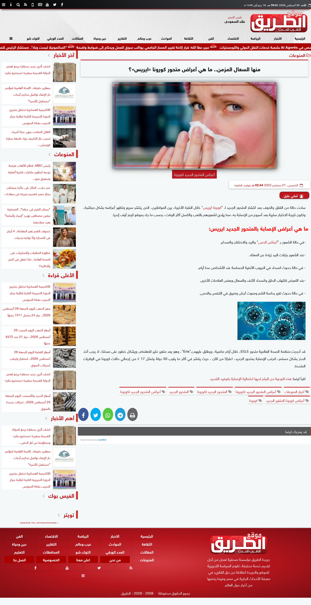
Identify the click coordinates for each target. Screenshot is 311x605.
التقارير (122, 38)
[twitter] (54, 4)
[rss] (25, 4)
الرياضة (255, 38)
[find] (18, 4)
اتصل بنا (19, 559)
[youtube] (47, 4)
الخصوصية (51, 559)
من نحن (115, 559)
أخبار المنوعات (295, 391)
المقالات (77, 38)
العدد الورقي (55, 38)
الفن (211, 38)
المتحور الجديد (179, 391)
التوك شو (33, 38)
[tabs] (3, 4)
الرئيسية (300, 38)
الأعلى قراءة (61, 274)
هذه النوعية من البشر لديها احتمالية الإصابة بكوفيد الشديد (250, 378)
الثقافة (188, 38)
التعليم (19, 552)
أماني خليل (291, 195)
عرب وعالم (144, 38)
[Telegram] (120, 414)
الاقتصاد (233, 38)
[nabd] (32, 4)
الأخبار (278, 38)
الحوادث (166, 38)
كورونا (253, 400)
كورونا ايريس (212, 207)
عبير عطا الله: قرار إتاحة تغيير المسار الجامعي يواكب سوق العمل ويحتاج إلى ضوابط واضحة (162, 47)
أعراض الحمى (267, 241)
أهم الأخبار (62, 417)
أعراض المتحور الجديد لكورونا (256, 391)
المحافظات (51, 552)
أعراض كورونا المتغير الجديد (285, 400)
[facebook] (62, 4)
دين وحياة (100, 38)
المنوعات (297, 55)
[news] (40, 4)
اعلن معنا (83, 559)
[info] (11, 4)
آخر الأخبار (64, 54)
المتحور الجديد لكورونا (212, 391)
